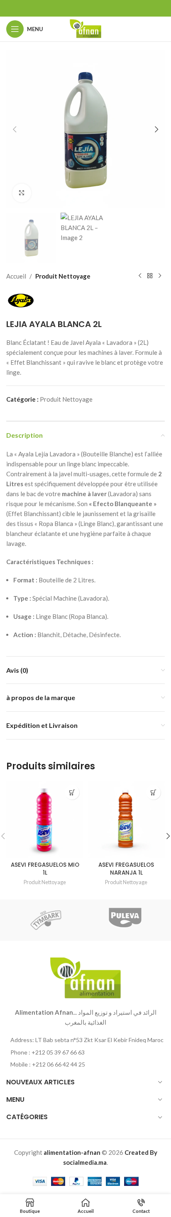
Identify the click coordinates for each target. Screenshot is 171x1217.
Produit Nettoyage (62, 276)
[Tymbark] (46, 920)
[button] (14, 129)
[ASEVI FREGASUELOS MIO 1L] (44, 819)
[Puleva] (125, 920)
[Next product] (160, 276)
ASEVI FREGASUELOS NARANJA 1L (126, 869)
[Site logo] (85, 28)
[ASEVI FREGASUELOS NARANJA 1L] (126, 819)
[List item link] (85, 1052)
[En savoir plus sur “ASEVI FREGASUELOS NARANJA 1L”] (153, 792)
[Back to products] (150, 276)
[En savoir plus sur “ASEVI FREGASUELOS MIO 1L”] (72, 792)
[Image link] (85, 977)
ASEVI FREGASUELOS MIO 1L (45, 869)
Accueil (16, 276)
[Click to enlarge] (21, 193)
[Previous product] (140, 276)
